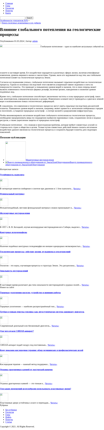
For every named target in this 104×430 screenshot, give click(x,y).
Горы (7, 6)
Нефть (8, 417)
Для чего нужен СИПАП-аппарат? (17, 331)
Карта (8, 13)
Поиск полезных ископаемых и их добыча (21, 23)
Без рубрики (11, 410)
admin (35, 41)
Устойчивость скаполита (12, 175)
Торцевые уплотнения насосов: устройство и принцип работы (30, 292)
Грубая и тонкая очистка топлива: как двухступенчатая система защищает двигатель (42, 312)
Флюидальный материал (12, 194)
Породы (9, 10)
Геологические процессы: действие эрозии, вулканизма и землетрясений (35, 252)
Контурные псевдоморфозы (13, 232)
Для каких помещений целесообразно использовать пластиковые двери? (35, 389)
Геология (9, 8)
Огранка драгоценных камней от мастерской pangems (26, 369)
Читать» (77, 188)
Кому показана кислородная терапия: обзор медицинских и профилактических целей (41, 350)
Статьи (8, 422)
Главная (9, 3)
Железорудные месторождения (15, 213)
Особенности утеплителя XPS (14, 20)
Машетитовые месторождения (40, 160)
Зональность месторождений (14, 271)
